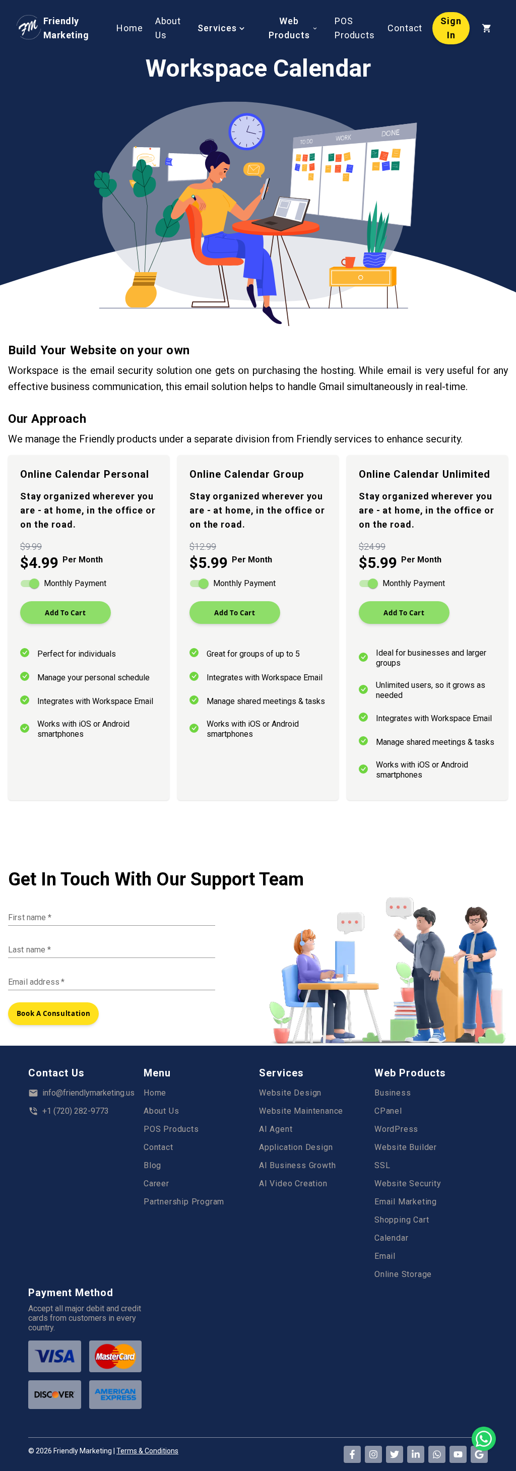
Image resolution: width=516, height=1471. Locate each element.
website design (290, 1093)
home (155, 1093)
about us (161, 1111)
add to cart (65, 612)
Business (392, 1093)
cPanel (388, 1111)
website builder (405, 1147)
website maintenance (301, 1111)
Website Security (407, 1183)
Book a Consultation (54, 1013)
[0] (487, 27)
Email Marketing (405, 1201)
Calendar (391, 1238)
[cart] (487, 28)
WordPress (396, 1129)
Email (385, 1256)
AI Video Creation (293, 1183)
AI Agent (275, 1129)
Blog (152, 1165)
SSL (382, 1165)
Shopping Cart (401, 1220)
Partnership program (184, 1201)
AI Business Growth (297, 1165)
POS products (171, 1129)
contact (158, 1147)
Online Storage (403, 1274)
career (156, 1183)
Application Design (296, 1147)
